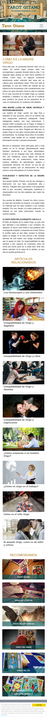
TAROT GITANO (23, 8)
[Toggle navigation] (41, 26)
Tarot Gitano (13, 26)
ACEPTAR (39, 705)
